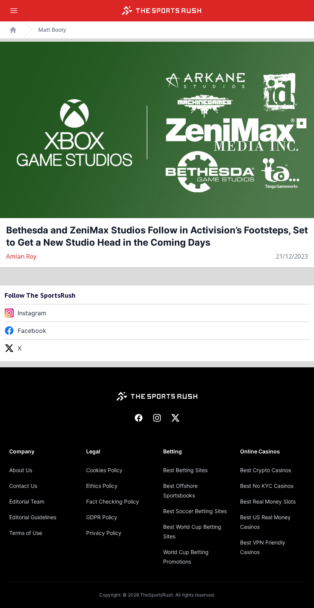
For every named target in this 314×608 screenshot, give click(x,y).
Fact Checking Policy (112, 501)
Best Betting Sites (185, 470)
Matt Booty (52, 29)
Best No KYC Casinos (266, 485)
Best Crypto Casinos (265, 470)
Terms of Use (25, 533)
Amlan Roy (21, 256)
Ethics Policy (102, 485)
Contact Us (23, 485)
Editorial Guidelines (32, 517)
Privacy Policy (103, 533)
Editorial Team (26, 501)
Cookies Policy (104, 470)
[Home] (161, 10)
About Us (20, 470)
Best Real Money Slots (268, 501)
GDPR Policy (101, 517)
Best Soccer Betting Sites (195, 511)
